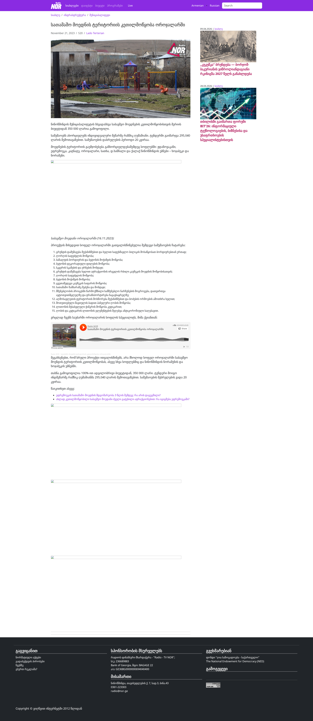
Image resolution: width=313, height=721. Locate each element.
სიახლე (55, 15)
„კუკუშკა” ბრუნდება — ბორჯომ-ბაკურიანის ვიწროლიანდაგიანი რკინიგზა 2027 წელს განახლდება (226, 69)
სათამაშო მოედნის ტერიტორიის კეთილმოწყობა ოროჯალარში (86, 354)
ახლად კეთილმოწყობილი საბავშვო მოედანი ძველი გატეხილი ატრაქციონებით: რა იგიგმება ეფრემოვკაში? (122, 399)
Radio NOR (55, 354)
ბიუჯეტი (99, 5)
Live (130, 5)
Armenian (198, 5)
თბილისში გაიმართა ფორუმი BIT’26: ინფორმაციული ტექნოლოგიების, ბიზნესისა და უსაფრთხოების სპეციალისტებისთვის (223, 130)
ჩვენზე (19, 665)
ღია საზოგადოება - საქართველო (237, 657)
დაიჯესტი (87, 5)
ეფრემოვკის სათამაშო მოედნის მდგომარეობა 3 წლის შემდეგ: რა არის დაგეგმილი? (108, 395)
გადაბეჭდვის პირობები (30, 661)
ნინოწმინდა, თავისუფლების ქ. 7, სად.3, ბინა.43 (140, 683)
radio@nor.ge (119, 691)
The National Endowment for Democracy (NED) (235, 661)
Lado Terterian (95, 33)
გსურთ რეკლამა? (26, 669)
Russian (214, 5)
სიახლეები (72, 5)
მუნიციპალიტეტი (99, 15)
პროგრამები (115, 5)
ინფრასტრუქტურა (75, 15)
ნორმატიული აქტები (28, 657)
